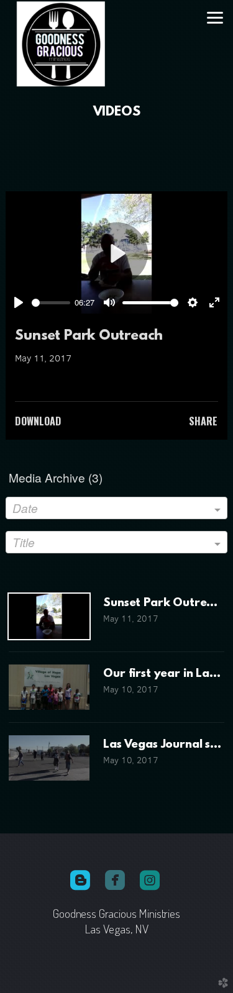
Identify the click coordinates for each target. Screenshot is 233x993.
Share (203, 421)
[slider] (51, 303)
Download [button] (38, 421)
